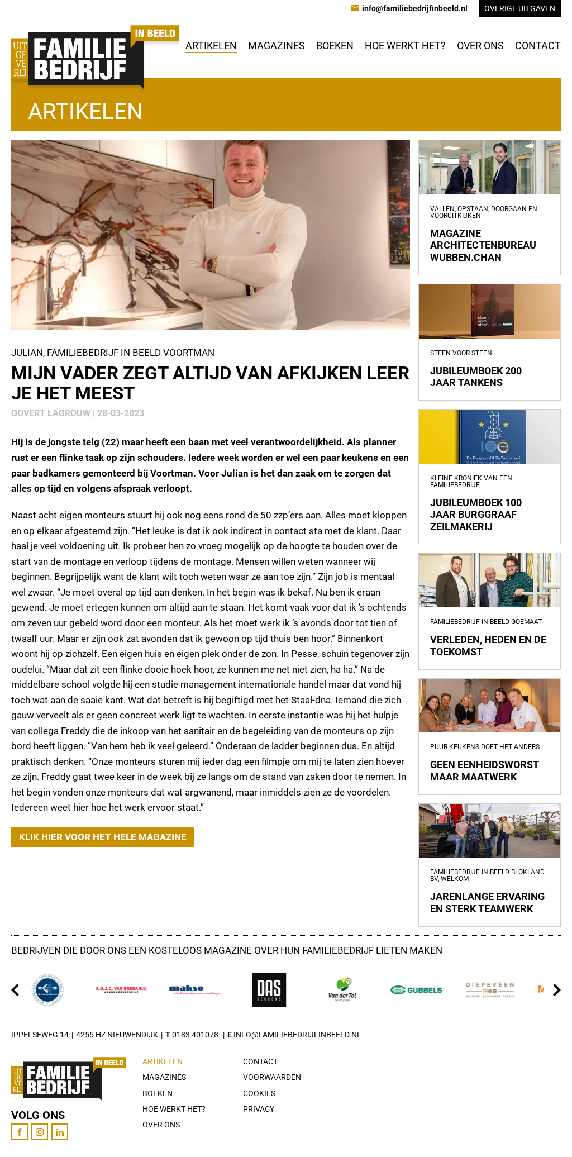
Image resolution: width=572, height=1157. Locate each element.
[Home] (95, 57)
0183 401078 (195, 1034)
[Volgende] (556, 990)
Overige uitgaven (519, 8)
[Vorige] (15, 990)
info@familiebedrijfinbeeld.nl (297, 1034)
